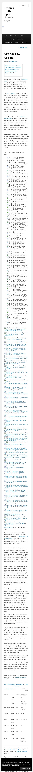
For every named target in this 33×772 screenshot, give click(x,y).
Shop (6, 39)
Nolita (14, 749)
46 (16, 515)
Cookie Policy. (15, 765)
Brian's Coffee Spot (9, 11)
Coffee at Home (23, 42)
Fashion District (22, 749)
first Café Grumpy (11, 93)
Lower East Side (8, 749)
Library (16, 42)
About (11, 35)
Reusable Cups (8, 42)
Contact (17, 35)
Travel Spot (12, 39)
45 (22, 514)
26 (26, 436)
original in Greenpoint (22, 751)
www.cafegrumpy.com (9, 689)
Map (22, 35)
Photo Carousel (9, 527)
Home (6, 35)
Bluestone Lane (17, 629)
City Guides (20, 39)
